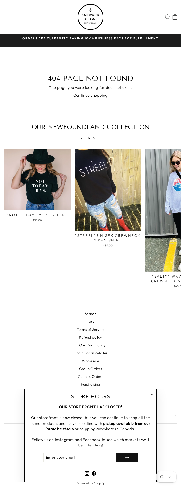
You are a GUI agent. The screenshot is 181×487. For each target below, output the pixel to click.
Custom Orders (90, 376)
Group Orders (90, 368)
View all (90, 138)
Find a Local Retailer (91, 353)
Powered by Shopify (90, 483)
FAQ (90, 322)
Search (90, 314)
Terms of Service (90, 329)
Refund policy (90, 337)
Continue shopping (90, 95)
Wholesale (90, 361)
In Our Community (90, 345)
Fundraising (90, 384)
